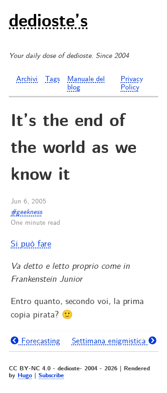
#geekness (26, 212)
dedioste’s (48, 22)
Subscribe (51, 376)
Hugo (25, 376)
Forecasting (39, 341)
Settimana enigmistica (110, 341)
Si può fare (31, 244)
